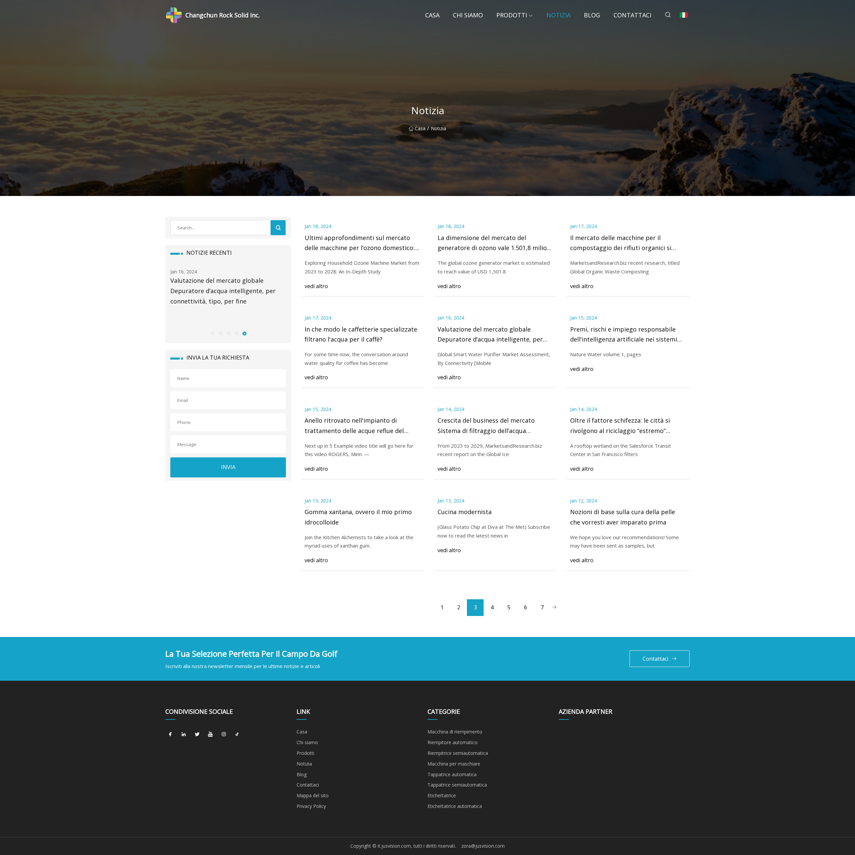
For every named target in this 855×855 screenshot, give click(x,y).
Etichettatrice (442, 795)
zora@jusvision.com (483, 846)
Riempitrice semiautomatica (458, 753)
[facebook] (170, 734)
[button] (212, 333)
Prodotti (511, 15)
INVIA (228, 467)
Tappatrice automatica (452, 774)
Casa (432, 15)
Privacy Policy (311, 806)
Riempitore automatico (453, 742)
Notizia (558, 15)
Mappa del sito (313, 795)
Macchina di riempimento (455, 731)
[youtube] (210, 734)
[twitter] (197, 734)
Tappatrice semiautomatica (457, 785)
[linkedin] (184, 734)
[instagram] (224, 734)
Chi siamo (468, 15)
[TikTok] (237, 734)
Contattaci (632, 15)
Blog (592, 15)
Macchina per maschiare (454, 764)
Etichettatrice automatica (455, 806)
